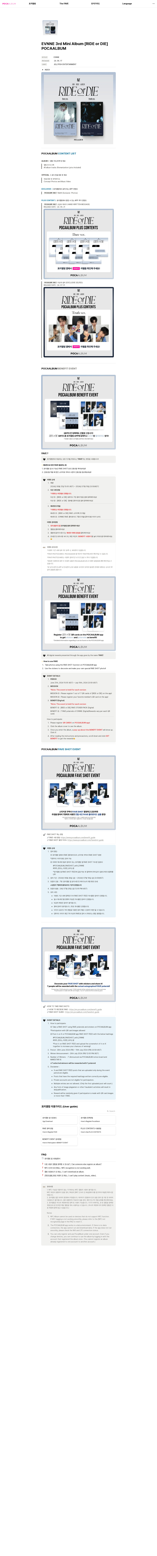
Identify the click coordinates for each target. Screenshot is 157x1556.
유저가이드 (95, 3)
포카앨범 (32, 3)
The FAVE (63, 3)
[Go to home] (9, 3)
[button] (153, 3)
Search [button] (112, 1111)
